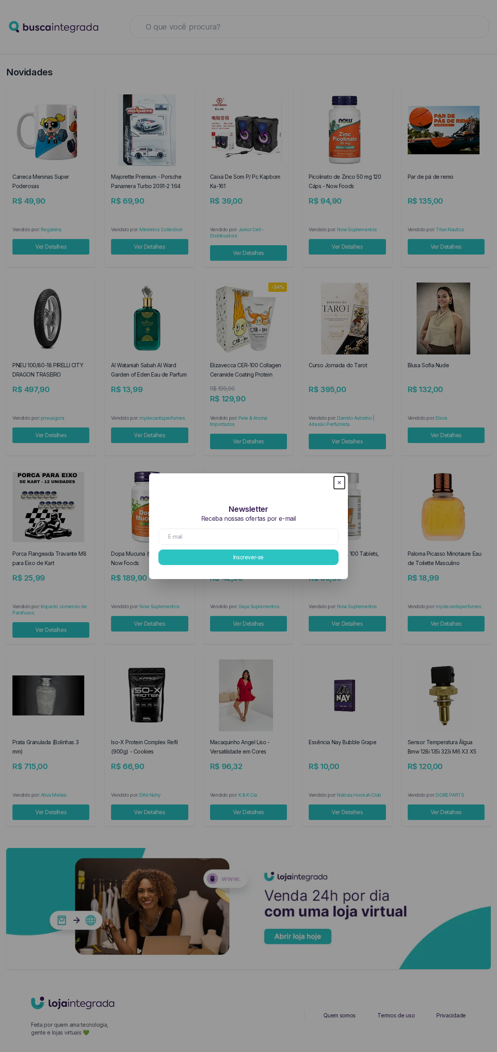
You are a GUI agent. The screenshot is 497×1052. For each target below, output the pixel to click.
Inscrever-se (248, 557)
